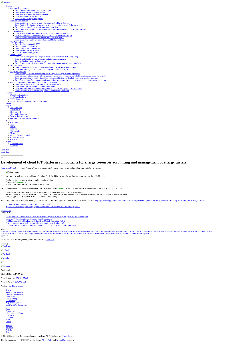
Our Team (9, 317)
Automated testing (7, 231)
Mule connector (49, 233)
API (148, 231)
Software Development (14, 292)
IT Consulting (11, 301)
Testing (50, 231)
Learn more (50, 240)
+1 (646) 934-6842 (19, 282)
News (12, 168)
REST (156, 231)
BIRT (132, 233)
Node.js (144, 231)
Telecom (139, 231)
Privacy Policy (67, 336)
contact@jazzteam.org (14, 286)
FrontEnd (203, 231)
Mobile (104, 231)
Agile (18, 233)
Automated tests (117, 233)
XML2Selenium (18, 231)
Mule (115, 231)
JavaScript (10, 233)
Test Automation (12, 296)
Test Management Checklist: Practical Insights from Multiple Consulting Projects (35, 221)
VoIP (128, 233)
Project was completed (60, 231)
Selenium (137, 233)
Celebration (110, 231)
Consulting (173, 231)
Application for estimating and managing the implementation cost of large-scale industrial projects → (43, 207)
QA (15, 233)
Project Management (13, 303)
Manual (197, 231)
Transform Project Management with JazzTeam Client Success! (29, 219)
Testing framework (78, 231)
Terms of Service (62, 340)
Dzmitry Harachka (38, 233)
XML (56, 233)
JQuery (29, 233)
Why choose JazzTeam (14, 313)
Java (118, 231)
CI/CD (152, 231)
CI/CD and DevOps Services (16, 305)
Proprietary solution (41, 231)
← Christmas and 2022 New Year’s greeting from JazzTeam (28, 205)
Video (160, 231)
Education (123, 231)
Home (3, 168)
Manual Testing (11, 299)
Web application (96, 231)
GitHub (109, 233)
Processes (83, 233)
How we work (11, 315)
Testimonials (10, 311)
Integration (23, 233)
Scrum (125, 233)
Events (70, 231)
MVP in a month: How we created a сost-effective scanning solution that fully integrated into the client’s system (47, 217)
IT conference (131, 231)
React (179, 231)
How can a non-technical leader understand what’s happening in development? (35, 223)
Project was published (65, 233)
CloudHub (76, 233)
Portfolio (88, 231)
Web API (104, 233)
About (8, 168)
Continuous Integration (93, 233)
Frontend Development (14, 294)
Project (32, 231)
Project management (188, 231)
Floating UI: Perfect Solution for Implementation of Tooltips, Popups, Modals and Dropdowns (41, 225)
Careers (8, 322)
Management (144, 233)
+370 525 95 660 (21, 278)
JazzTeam (27, 231)
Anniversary (166, 231)
